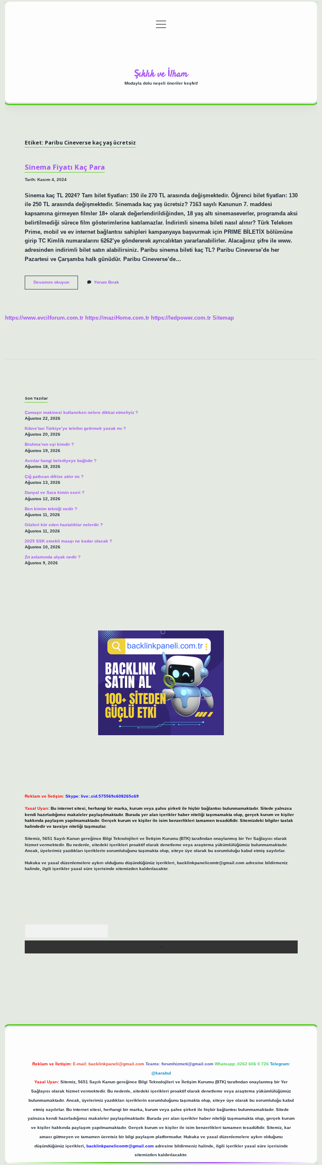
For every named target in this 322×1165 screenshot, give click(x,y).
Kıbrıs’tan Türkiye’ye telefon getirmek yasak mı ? (75, 428)
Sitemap (223, 318)
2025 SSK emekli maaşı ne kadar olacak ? (68, 541)
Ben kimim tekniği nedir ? (51, 508)
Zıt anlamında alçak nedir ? (52, 557)
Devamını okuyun (56, 284)
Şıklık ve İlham (161, 74)
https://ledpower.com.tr (181, 318)
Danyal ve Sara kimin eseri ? (54, 492)
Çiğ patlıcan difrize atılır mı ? (54, 476)
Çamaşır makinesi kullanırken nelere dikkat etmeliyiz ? (81, 412)
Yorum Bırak (106, 282)
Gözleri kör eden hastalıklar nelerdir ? (64, 524)
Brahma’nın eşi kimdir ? (49, 444)
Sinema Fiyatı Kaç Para (65, 167)
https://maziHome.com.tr (117, 318)
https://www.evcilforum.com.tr (44, 318)
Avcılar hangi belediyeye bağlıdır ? (60, 460)
